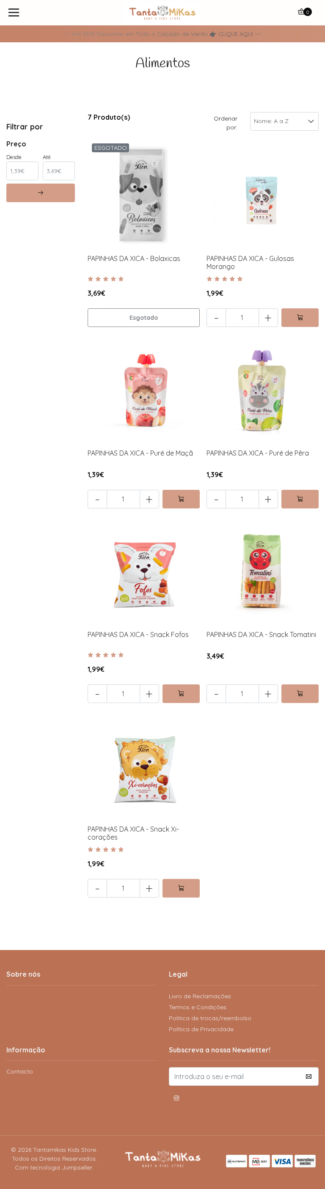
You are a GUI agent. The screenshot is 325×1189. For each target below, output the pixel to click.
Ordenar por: (225, 123)
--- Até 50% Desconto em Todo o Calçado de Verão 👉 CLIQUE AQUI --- (162, 33)
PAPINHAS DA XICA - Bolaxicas (134, 258)
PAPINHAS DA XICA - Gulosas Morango (250, 262)
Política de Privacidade (201, 1029)
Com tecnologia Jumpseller (53, 1167)
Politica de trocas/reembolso (210, 1018)
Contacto (19, 1071)
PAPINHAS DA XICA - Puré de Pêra (258, 453)
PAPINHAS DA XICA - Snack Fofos (138, 634)
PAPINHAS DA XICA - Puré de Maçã (140, 453)
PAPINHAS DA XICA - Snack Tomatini (261, 634)
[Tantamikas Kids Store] (163, 12)
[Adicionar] (300, 317)
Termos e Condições (197, 1007)
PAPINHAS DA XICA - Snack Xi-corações (133, 833)
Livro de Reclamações (200, 996)
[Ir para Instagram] (176, 1099)
